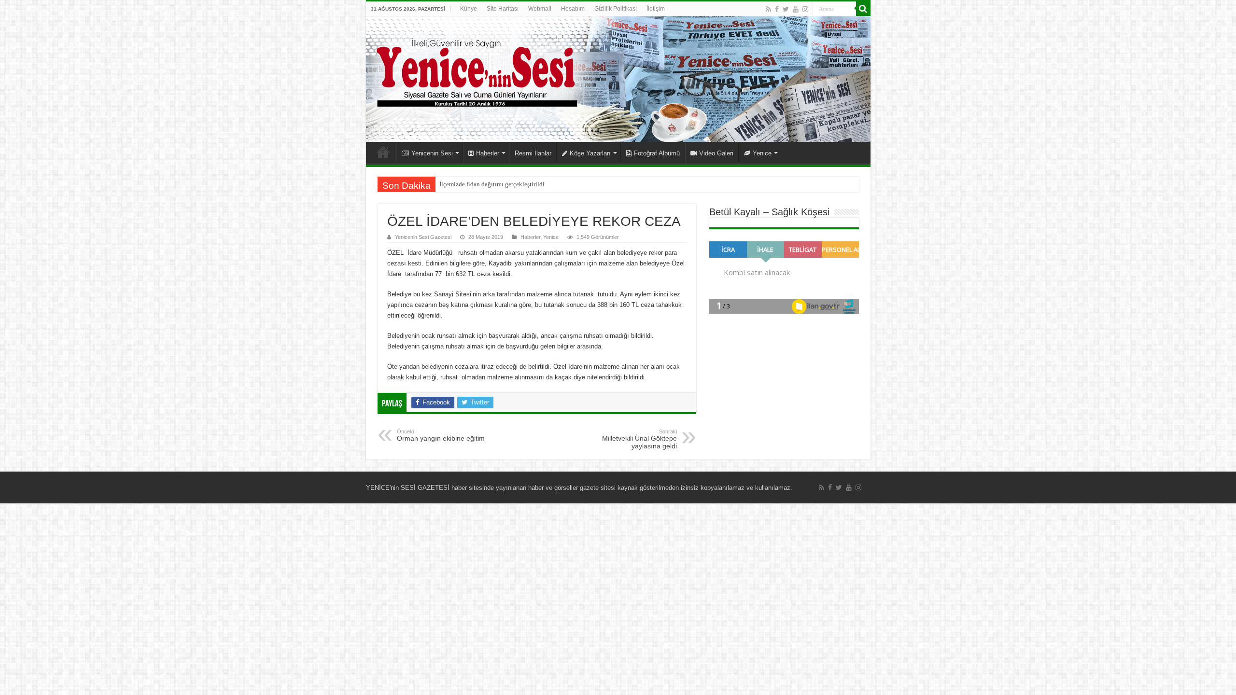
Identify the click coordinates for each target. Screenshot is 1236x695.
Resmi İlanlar (533, 153)
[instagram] (805, 9)
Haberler (487, 153)
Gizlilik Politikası (615, 8)
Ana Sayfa (383, 152)
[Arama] (863, 8)
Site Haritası (503, 8)
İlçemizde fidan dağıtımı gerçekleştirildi (492, 184)
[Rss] (768, 9)
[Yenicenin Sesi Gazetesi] (618, 79)
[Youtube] (796, 9)
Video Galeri (716, 153)
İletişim (655, 8)
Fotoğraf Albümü (657, 153)
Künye (468, 8)
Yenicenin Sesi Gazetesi (423, 237)
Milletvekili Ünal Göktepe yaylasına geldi (639, 439)
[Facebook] (777, 9)
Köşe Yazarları (590, 153)
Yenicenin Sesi (432, 153)
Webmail (539, 8)
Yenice (762, 153)
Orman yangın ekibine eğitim (441, 435)
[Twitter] (786, 9)
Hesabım (573, 8)
